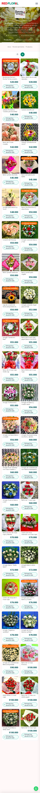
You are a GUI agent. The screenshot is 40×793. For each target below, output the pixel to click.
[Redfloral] (10, 3)
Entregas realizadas (23, 40)
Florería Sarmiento (18, 47)
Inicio (9, 47)
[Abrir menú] (36, 3)
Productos (8, 40)
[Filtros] (22, 54)
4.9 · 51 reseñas (11, 35)
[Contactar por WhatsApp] (36, 788)
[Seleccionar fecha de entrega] (17, 54)
